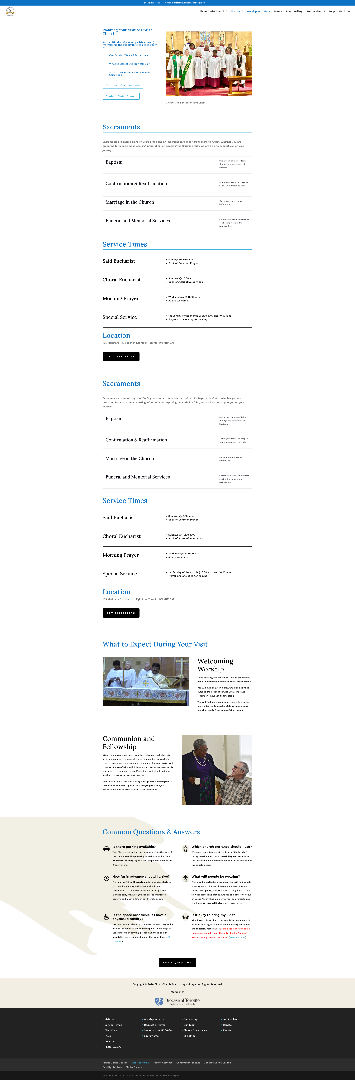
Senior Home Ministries (158, 1030)
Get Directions (121, 356)
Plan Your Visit (140, 1062)
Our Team (190, 1024)
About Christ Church (212, 11)
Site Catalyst (170, 1075)
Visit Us (235, 11)
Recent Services (163, 1062)
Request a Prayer (154, 1024)
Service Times (113, 1024)
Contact (109, 1041)
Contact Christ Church (121, 96)
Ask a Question (177, 962)
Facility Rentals (112, 1067)
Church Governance (195, 1030)
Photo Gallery (294, 11)
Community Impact (188, 1062)
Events (278, 11)
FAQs (108, 1035)
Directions (111, 1030)
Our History (191, 1019)
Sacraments (151, 1035)
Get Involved (314, 11)
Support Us (335, 11)
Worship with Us (257, 11)
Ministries (190, 1035)
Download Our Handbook (123, 85)
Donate (227, 1024)
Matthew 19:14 (237, 937)
